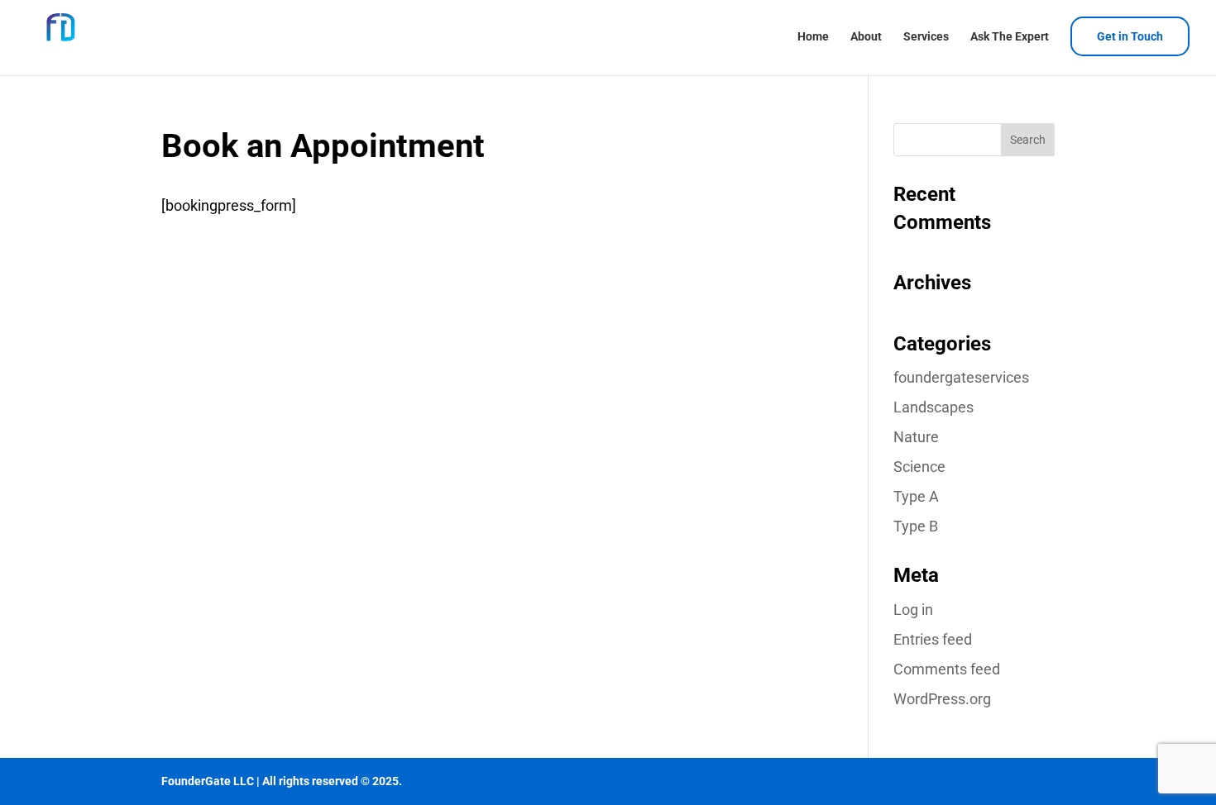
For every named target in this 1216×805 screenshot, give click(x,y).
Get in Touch (1130, 36)
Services (926, 37)
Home (813, 37)
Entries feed (932, 639)
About (866, 37)
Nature (916, 436)
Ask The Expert (1009, 37)
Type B (915, 526)
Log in (913, 609)
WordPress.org (942, 698)
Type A (916, 496)
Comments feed (946, 669)
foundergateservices (961, 377)
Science (919, 466)
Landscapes (933, 407)
